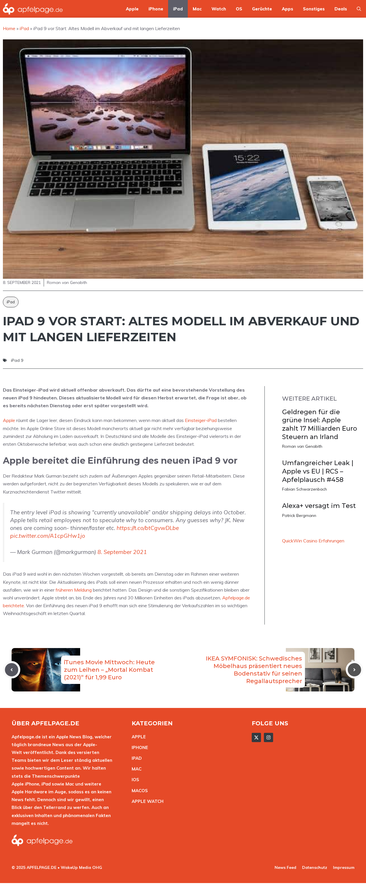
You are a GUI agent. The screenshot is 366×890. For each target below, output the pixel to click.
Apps (287, 9)
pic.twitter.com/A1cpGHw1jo (47, 535)
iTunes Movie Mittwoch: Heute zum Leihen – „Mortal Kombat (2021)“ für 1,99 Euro (109, 670)
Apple (132, 9)
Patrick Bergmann (299, 515)
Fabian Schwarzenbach (304, 489)
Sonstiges (314, 9)
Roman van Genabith (302, 446)
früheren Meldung (74, 590)
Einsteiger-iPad (201, 420)
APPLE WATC (146, 801)
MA (135, 769)
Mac (197, 9)
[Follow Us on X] (256, 737)
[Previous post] (11, 669)
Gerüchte (262, 9)
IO (134, 779)
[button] (359, 9)
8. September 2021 (122, 551)
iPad (178, 9)
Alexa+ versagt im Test (319, 506)
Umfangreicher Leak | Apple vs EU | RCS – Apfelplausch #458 (317, 471)
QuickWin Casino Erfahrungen (313, 541)
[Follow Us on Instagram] (268, 737)
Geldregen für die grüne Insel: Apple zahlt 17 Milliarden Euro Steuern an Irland (319, 424)
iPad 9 (17, 360)
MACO (138, 790)
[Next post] (354, 669)
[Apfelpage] (33, 9)
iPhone (155, 9)
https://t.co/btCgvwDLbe (148, 527)
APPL (137, 736)
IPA (135, 758)
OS (239, 9)
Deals (340, 9)
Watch (218, 9)
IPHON (139, 747)
